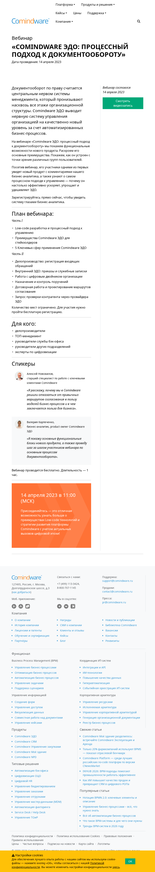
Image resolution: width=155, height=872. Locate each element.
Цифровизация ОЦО (28, 776)
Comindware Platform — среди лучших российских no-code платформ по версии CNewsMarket (109, 762)
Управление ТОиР (26, 817)
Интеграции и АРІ (94, 667)
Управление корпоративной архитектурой (110, 712)
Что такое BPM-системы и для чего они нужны (112, 821)
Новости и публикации (120, 620)
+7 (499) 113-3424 (68, 584)
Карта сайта (86, 844)
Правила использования (27, 840)
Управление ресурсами (98, 702)
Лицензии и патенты (28, 630)
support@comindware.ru (117, 581)
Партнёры (21, 641)
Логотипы (104, 844)
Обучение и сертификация (32, 635)
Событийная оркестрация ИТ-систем (106, 688)
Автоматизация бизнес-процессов (37, 678)
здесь (116, 867)
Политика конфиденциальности (32, 836)
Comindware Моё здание (30, 752)
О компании (22, 620)
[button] (138, 21)
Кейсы (60, 13)
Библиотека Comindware (121, 625)
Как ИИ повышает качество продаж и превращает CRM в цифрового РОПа (106, 782)
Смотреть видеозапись (123, 103)
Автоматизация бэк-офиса (31, 770)
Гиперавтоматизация (96, 683)
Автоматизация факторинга (32, 807)
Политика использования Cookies (78, 836)
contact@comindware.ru (117, 591)
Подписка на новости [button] (61, 844)
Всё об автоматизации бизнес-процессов (109, 815)
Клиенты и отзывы (72, 630)
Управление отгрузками (30, 796)
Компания (63, 21)
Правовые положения (118, 836)
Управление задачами (29, 683)
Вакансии (111, 630)
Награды (65, 620)
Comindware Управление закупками (38, 746)
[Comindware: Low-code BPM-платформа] (31, 21)
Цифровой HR (23, 781)
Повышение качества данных (102, 678)
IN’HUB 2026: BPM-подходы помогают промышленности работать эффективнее (109, 773)
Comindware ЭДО (26, 736)
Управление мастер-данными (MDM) (38, 802)
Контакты (111, 635)
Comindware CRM (26, 741)
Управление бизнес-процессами (35, 667)
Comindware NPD (25, 757)
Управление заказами (29, 791)
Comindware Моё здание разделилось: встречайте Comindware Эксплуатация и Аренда (109, 740)
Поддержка (95, 13)
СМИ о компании (71, 625)
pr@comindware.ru (114, 602)
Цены (77, 13)
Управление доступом (29, 707)
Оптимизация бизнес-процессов (36, 672)
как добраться (21, 592)
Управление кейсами (28, 722)
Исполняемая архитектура (99, 707)
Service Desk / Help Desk (30, 812)
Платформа (64, 4)
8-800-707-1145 (66, 588)
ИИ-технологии (92, 672)
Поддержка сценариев (29, 688)
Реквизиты (112, 641)
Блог (63, 641)
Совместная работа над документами (39, 717)
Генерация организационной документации (111, 717)
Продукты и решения (96, 4)
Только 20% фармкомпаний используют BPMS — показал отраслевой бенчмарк (112, 751)
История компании (27, 625)
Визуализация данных (29, 712)
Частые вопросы (33, 844)
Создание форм (25, 702)
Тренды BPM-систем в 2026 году (103, 826)
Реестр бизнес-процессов (99, 722)
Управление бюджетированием (35, 786)
